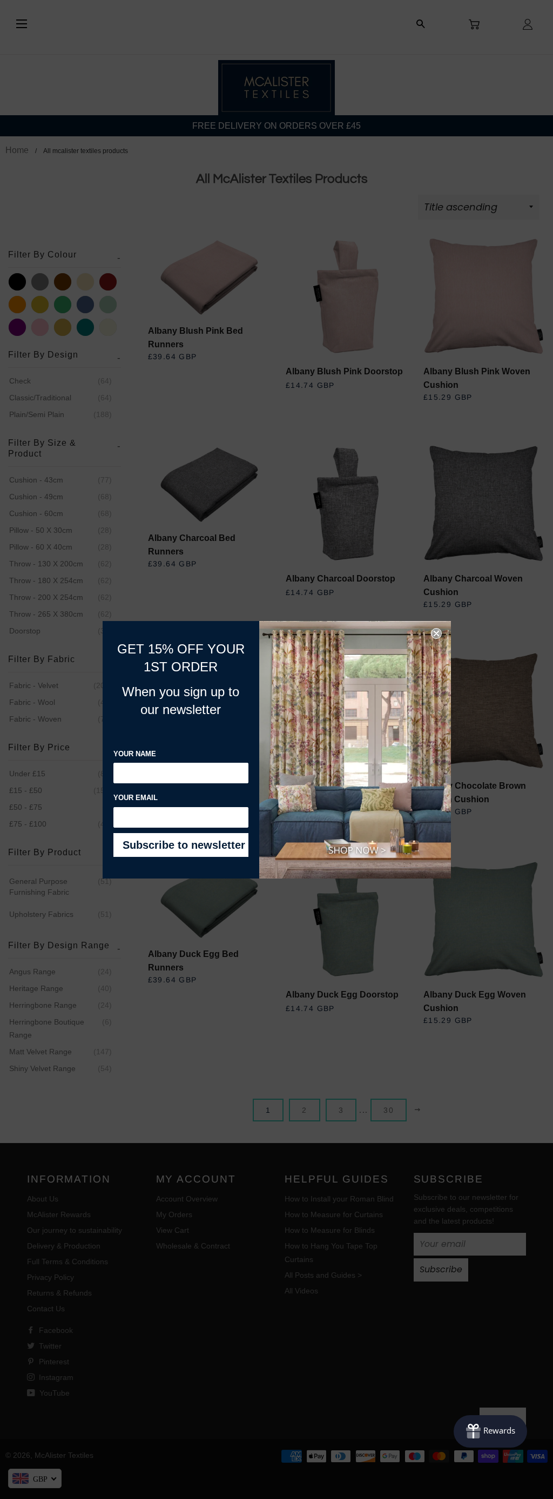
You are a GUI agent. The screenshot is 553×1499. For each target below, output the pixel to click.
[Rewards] (490, 1431)
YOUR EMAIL (135, 798)
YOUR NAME (134, 754)
